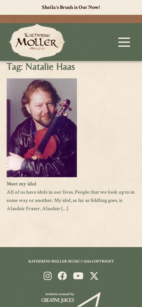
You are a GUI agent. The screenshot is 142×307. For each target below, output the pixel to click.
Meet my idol (21, 184)
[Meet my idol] (42, 175)
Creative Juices (57, 300)
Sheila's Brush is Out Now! (71, 7)
